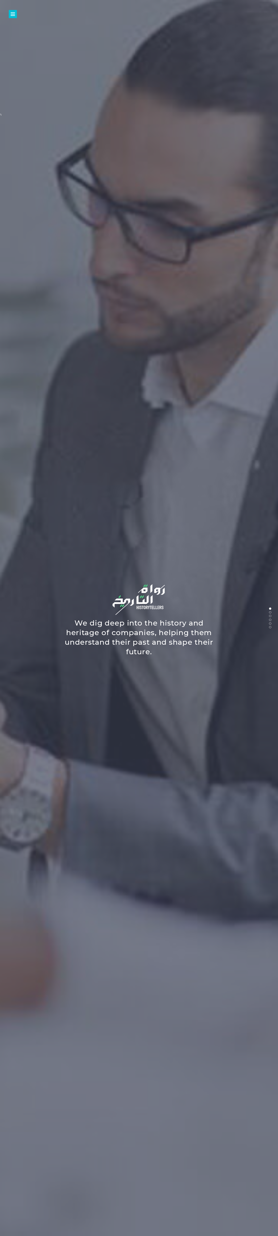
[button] (270, 608)
